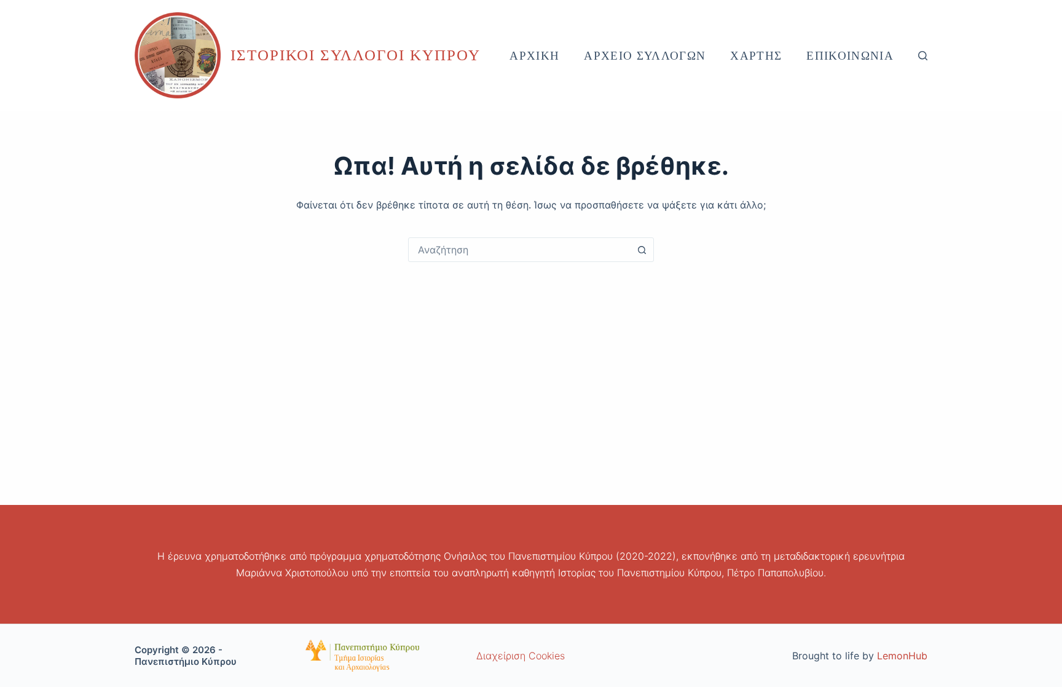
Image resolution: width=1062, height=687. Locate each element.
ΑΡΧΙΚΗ (534, 55)
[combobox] (519, 249)
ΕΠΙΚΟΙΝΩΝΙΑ (850, 55)
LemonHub (902, 655)
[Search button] (641, 249)
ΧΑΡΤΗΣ (756, 55)
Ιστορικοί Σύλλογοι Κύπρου (355, 55)
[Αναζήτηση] (922, 55)
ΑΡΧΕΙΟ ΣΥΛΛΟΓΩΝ (645, 55)
